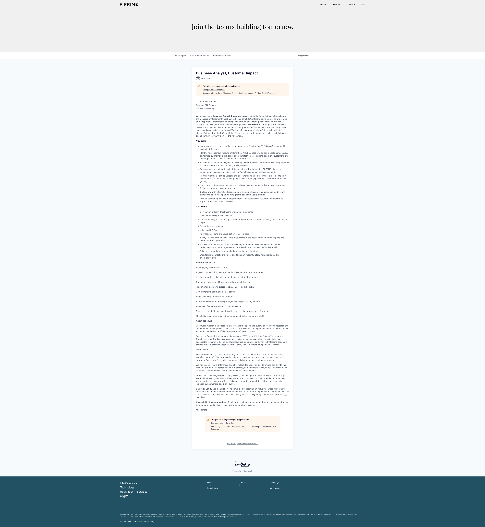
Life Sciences (128, 483)
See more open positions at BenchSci (242, 444)
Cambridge (274, 483)
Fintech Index (212, 488)
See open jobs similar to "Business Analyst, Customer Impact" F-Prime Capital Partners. (239, 93)
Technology (127, 487)
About (209, 483)
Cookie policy (248, 471)
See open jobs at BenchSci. (214, 89)
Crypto (124, 496)
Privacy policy (237, 471)
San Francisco (276, 488)
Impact (352, 5)
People (323, 5)
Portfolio (337, 5)
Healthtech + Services (133, 492)
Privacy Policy (149, 522)
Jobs (209, 485)
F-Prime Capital (129, 4)
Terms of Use (137, 522)
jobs (180, 55)
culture (232, 384)
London (273, 485)
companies (199, 55)
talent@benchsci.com (245, 405)
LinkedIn (242, 483)
